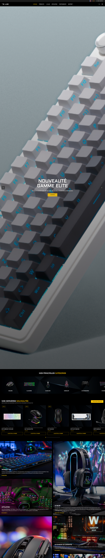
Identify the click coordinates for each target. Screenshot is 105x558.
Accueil (35, 4)
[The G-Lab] (5, 4)
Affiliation (54, 4)
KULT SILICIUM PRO (29, 429)
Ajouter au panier (12, 433)
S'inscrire (4, 475)
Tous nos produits (97, 401)
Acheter (52, 194)
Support (70, 4)
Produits (41, 4)
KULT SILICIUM (51, 429)
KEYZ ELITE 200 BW (75, 429)
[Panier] (102, 4)
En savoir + (57, 550)
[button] (3, 187)
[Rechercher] (99, 4)
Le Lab (48, 4)
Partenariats (62, 4)
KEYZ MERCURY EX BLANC (7, 429)
